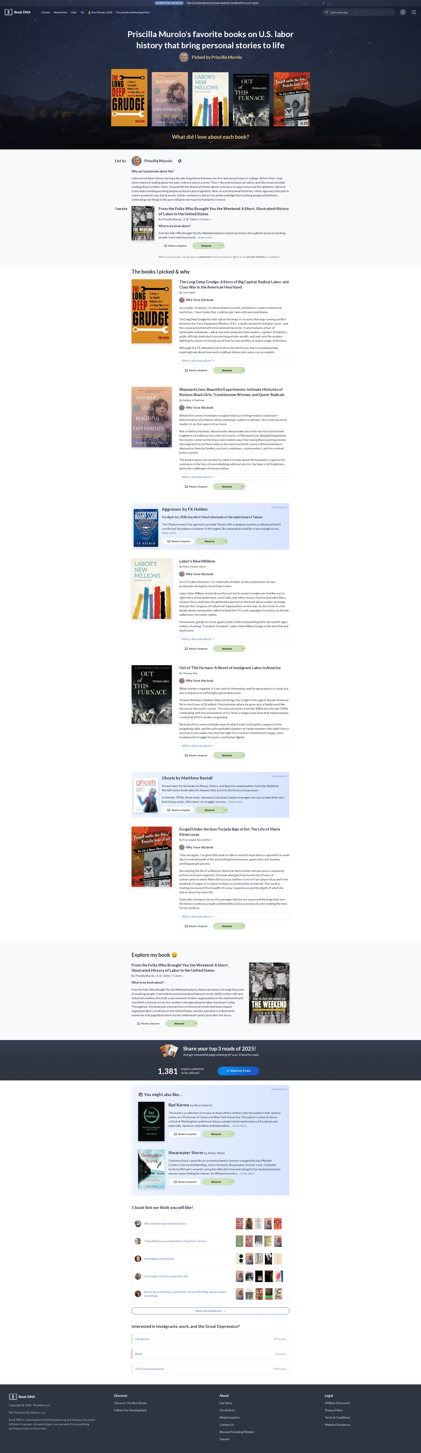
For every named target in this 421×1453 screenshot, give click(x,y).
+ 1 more (203, 219)
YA (82, 12)
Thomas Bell (190, 673)
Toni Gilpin (189, 292)
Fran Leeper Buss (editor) (197, 839)
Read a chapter (177, 245)
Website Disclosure (337, 1424)
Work (138, 1354)
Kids (74, 12)
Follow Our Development (130, 1410)
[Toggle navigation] (414, 12)
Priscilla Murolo (226, 57)
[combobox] (358, 12)
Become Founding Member (237, 1432)
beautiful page (206, 1054)
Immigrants (142, 1339)
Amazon (206, 245)
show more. (205, 237)
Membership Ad (279, 507)
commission (204, 256)
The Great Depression (149, 1369)
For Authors (227, 1410)
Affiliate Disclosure (337, 1403)
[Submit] (326, 12)
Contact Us (227, 1424)
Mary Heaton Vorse (194, 566)
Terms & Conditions (337, 1417)
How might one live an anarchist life (166, 1276)
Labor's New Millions (197, 561)
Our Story (226, 1403)
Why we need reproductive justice (165, 1223)
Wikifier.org (38, 1412)
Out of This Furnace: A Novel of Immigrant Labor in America (230, 667)
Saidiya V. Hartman (193, 400)
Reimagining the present (159, 1258)
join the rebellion (256, 256)
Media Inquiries (230, 1417)
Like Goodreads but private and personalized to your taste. (223, 3)
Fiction (46, 12)
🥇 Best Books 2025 (100, 12)
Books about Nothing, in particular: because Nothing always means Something (185, 1294)
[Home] (19, 12)
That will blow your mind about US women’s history (175, 1241)
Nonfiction (60, 12)
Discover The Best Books (130, 1403)
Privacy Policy (334, 1410)
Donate (224, 1439)
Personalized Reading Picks (133, 12)
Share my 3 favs (240, 1070)
